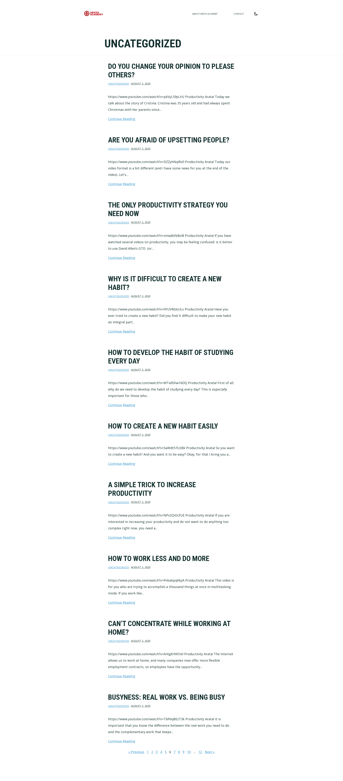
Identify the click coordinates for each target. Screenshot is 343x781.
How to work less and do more (158, 558)
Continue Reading (121, 119)
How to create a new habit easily (163, 426)
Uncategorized (118, 83)
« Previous (136, 752)
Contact (239, 13)
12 (200, 752)
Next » (210, 752)
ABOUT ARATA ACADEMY (205, 13)
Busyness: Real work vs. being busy (166, 697)
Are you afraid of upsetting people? (168, 140)
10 (189, 752)
